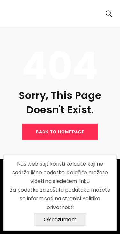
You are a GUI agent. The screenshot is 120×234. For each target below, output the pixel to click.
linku (84, 181)
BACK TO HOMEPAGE (60, 131)
